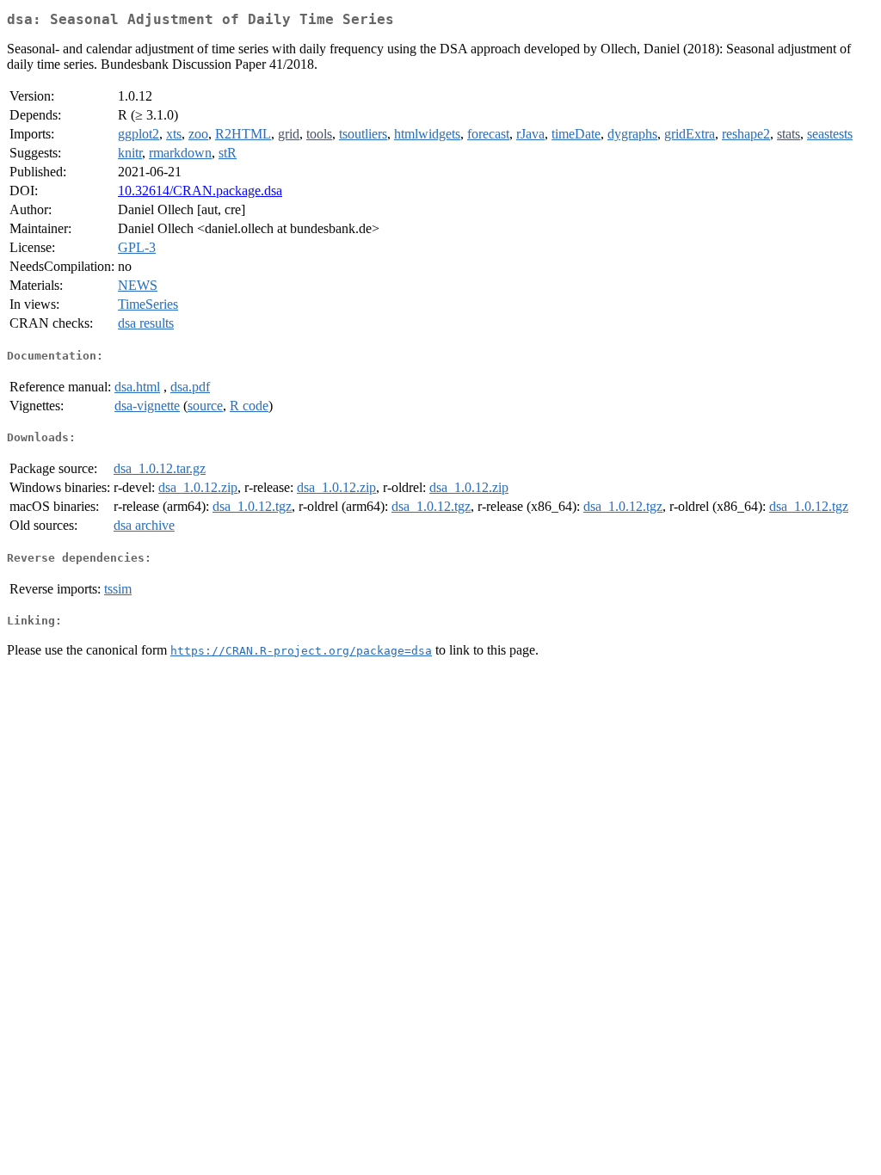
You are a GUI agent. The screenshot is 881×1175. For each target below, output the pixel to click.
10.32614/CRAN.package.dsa (200, 190)
